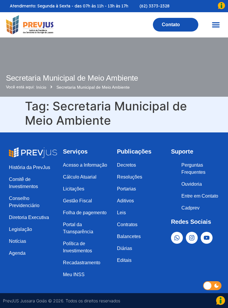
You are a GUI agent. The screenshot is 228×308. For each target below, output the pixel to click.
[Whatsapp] (177, 238)
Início (41, 87)
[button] (216, 24)
